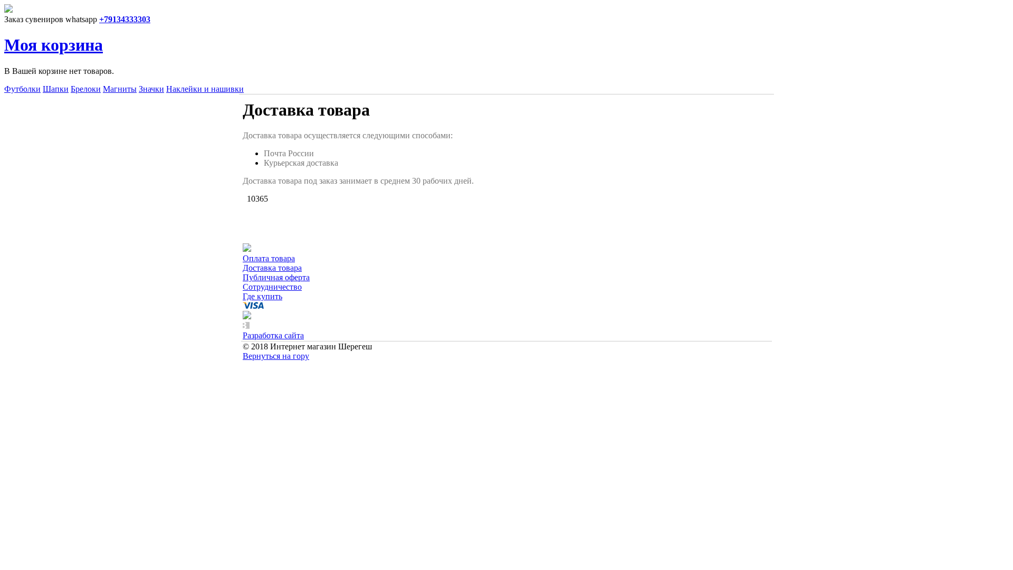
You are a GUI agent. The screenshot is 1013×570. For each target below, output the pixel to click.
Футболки (22, 88)
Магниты (120, 88)
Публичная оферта (276, 277)
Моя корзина (53, 44)
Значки (151, 88)
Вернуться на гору (276, 356)
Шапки (56, 88)
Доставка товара (272, 267)
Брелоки (86, 88)
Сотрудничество (272, 286)
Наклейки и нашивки (205, 88)
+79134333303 (124, 19)
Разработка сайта (273, 335)
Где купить (262, 296)
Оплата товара (269, 258)
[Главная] (8, 9)
